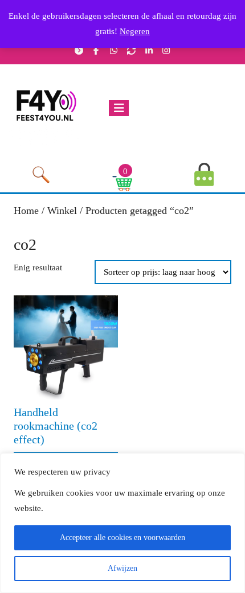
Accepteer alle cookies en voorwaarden (122, 537)
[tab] (121, 108)
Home (26, 210)
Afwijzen (122, 568)
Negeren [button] (135, 31)
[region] (122, 523)
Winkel (62, 210)
